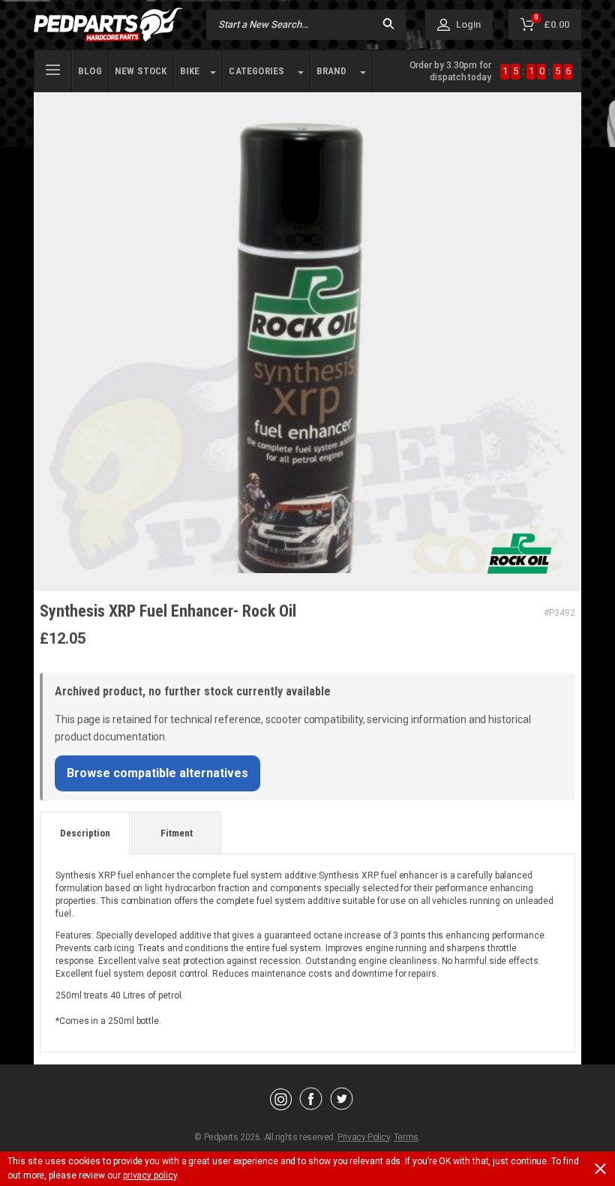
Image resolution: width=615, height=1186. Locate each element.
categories (256, 71)
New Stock (141, 71)
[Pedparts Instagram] (281, 1106)
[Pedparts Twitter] (341, 1106)
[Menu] (52, 68)
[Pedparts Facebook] (310, 1106)
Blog (90, 71)
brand (331, 71)
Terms (406, 1137)
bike (190, 71)
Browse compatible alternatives (157, 773)
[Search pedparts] (388, 25)
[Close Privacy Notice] (600, 1168)
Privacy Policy (363, 1137)
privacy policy (150, 1175)
